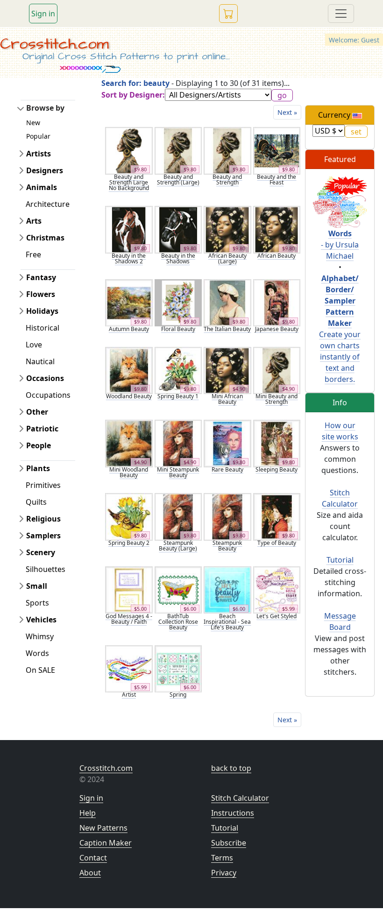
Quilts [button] (36, 502)
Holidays (42, 311)
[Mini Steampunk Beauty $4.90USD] (178, 442)
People (38, 445)
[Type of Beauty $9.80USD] (277, 516)
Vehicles (41, 619)
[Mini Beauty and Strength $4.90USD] (277, 370)
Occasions (45, 378)
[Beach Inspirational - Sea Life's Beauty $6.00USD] (227, 589)
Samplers (43, 535)
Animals (41, 187)
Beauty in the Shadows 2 (129, 258)
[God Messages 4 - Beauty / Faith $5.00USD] (129, 589)
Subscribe (228, 843)
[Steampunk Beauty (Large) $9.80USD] (178, 516)
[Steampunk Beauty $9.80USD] (227, 516)
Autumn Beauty (129, 329)
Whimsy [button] (40, 636)
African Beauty (276, 256)
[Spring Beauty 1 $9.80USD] (178, 370)
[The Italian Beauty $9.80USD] (227, 302)
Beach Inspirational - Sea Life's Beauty (227, 621)
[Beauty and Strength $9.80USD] (227, 150)
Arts (34, 221)
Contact (93, 858)
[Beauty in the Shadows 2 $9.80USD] (129, 229)
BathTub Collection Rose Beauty (178, 621)
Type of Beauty (276, 543)
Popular (38, 136)
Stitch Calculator (240, 798)
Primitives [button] (43, 485)
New (33, 122)
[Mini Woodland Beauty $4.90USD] (129, 442)
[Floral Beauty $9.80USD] (178, 302)
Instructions (232, 813)
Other (37, 412)
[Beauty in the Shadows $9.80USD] (178, 229)
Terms (222, 858)
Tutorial (340, 560)
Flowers (40, 294)
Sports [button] (37, 603)
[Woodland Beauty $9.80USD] (129, 370)
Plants (38, 468)
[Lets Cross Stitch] (340, 201)
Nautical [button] (40, 361)
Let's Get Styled (276, 616)
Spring (178, 694)
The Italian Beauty (227, 329)
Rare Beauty (227, 469)
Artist (129, 694)
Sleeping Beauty (276, 469)
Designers (44, 170)
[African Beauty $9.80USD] (277, 229)
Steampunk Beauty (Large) (178, 545)
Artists (38, 153)
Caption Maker (105, 843)
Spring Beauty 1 (178, 396)
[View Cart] (228, 13)
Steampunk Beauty (227, 545)
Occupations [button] (48, 395)
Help (87, 813)
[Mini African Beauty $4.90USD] (227, 370)
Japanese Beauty (276, 329)
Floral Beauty (178, 329)
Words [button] (37, 653)
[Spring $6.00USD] (178, 668)
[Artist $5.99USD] (129, 668)
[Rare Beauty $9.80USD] (227, 442)
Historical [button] (42, 328)
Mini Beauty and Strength (276, 399)
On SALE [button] (40, 670)
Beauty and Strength (227, 179)
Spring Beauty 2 (128, 543)
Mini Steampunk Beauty (178, 472)
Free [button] (33, 254)
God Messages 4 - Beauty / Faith (129, 619)
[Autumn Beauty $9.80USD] (129, 302)
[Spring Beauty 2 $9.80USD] (129, 516)
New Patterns (103, 828)
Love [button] (34, 344)
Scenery (40, 552)
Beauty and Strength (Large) (178, 179)
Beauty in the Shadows (178, 258)
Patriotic (42, 428)
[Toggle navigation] (341, 13)
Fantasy (41, 277)
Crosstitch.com (54, 44)
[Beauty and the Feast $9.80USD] (277, 150)
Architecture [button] (48, 204)
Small (36, 586)
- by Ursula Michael (340, 244)
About (90, 873)
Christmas (45, 238)
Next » (287, 112)
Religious (43, 519)
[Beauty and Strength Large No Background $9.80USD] (129, 150)
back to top (231, 768)
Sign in (43, 13)
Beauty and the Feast (276, 179)
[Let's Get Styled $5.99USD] (277, 589)
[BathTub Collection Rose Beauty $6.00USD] (178, 589)
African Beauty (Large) (227, 258)
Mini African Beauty (227, 399)
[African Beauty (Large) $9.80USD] (227, 229)
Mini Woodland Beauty (128, 472)
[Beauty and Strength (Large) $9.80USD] (178, 150)
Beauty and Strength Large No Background (129, 182)
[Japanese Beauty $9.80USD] (277, 302)
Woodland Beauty (129, 396)
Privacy (223, 873)
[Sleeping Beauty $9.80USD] (277, 442)
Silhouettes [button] (45, 569)
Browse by (45, 108)
